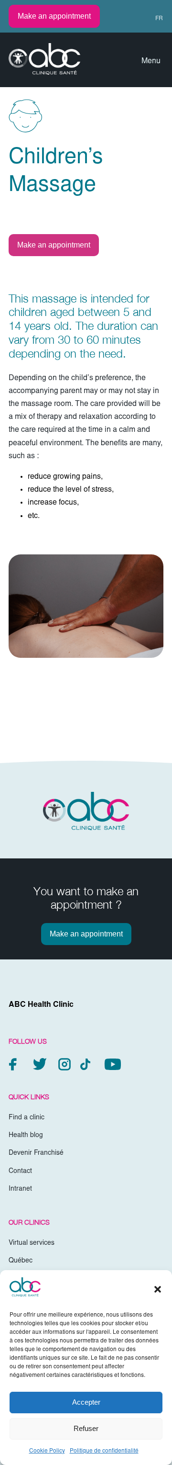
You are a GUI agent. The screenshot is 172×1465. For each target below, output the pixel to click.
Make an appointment (54, 16)
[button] (157, 1289)
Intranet (20, 1189)
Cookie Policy (47, 1451)
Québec (20, 1261)
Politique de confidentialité (104, 1451)
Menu (151, 61)
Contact (20, 1171)
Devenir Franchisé (36, 1153)
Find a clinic (26, 1118)
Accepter (86, 1402)
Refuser (86, 1428)
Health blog (26, 1135)
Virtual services (31, 1243)
